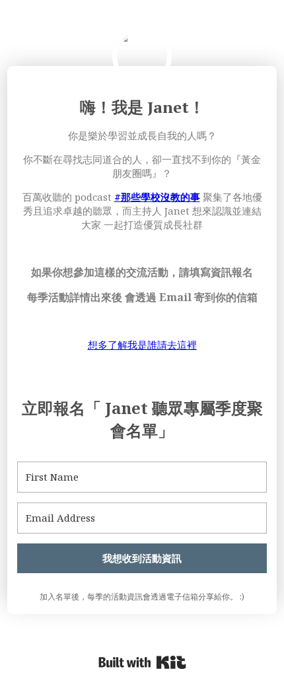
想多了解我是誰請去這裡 (142, 344)
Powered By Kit (142, 662)
